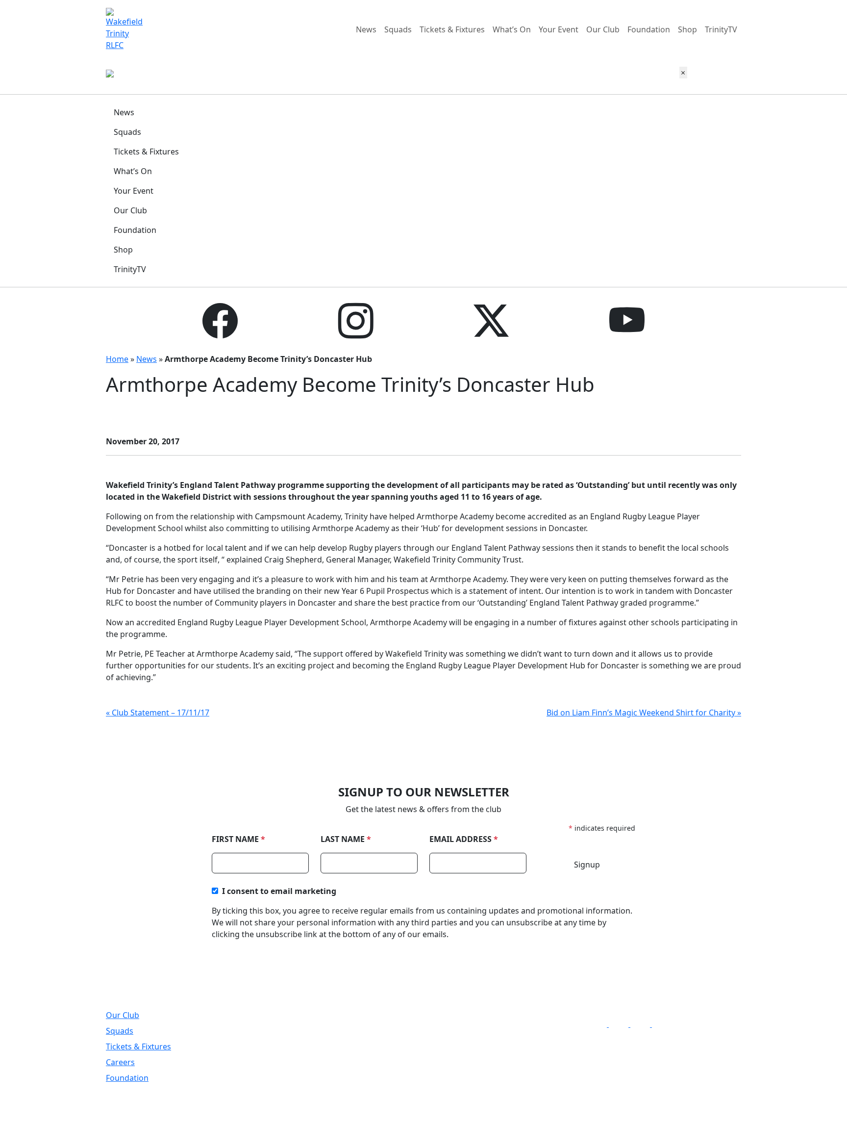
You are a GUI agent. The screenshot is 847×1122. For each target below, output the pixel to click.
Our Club (603, 29)
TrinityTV (721, 29)
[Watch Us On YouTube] (664, 1024)
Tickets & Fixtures (452, 29)
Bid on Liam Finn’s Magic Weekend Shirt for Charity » (644, 712)
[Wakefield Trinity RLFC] (127, 28)
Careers (120, 1062)
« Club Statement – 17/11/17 (157, 712)
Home (117, 359)
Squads (398, 29)
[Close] (683, 72)
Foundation (648, 29)
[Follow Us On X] (643, 1024)
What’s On (512, 29)
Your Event (558, 29)
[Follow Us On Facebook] (600, 1024)
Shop (687, 29)
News (366, 29)
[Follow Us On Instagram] (621, 1024)
